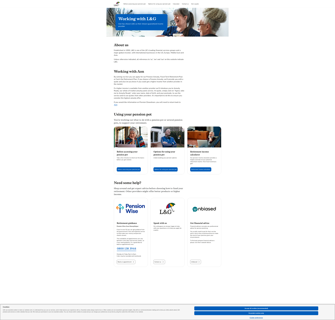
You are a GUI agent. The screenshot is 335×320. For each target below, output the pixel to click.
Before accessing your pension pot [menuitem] (135, 4)
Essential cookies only (256, 313)
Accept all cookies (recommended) (256, 308)
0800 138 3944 (126, 248)
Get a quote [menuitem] (195, 4)
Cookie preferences (256, 318)
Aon (115, 104)
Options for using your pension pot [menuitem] (159, 4)
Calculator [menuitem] (176, 4)
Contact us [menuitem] (185, 4)
